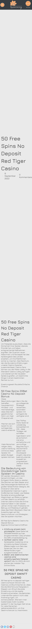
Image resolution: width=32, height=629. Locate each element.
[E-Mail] (14, 627)
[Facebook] (2, 627)
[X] (5, 627)
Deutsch (27, 7)
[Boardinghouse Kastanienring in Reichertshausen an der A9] (16, 4)
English (29, 7)
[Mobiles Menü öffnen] (2, 5)
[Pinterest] (11, 627)
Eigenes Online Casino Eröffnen (14, 525)
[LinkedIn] (8, 627)
